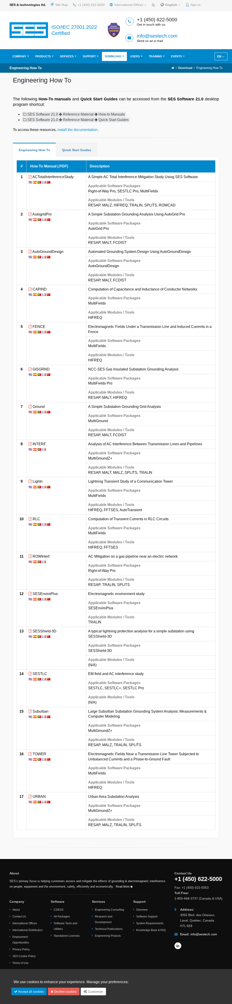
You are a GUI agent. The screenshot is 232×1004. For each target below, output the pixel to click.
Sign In (195, 5)
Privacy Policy (21, 949)
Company (19, 56)
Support (89, 56)
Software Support (146, 916)
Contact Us (19, 916)
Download (113, 56)
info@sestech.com (157, 36)
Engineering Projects (108, 935)
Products (43, 56)
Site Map (61, 5)
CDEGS (58, 909)
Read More (123, 886)
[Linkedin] (177, 945)
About (16, 909)
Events (176, 56)
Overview (142, 909)
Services (67, 56)
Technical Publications (109, 929)
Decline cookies (65, 991)
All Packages (62, 916)
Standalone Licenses (67, 935)
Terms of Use (20, 963)
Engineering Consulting (109, 909)
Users (135, 56)
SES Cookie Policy (24, 956)
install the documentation (77, 130)
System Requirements (149, 923)
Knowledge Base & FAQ (151, 930)
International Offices (129, 5)
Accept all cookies (30, 991)
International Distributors (27, 930)
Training (155, 56)
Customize (95, 991)
